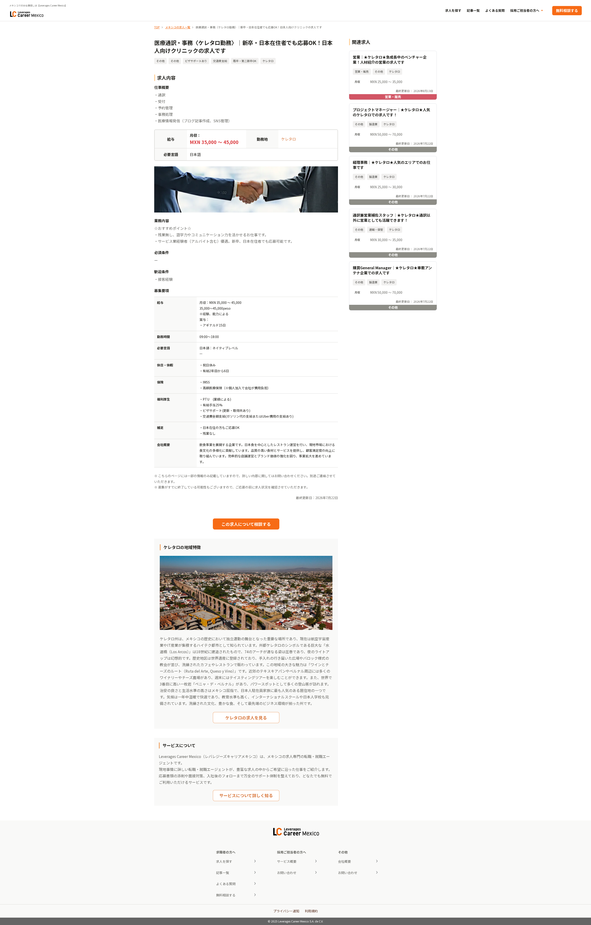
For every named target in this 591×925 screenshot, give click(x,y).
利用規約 (311, 911)
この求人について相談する (246, 524)
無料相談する (567, 10)
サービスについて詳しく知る (246, 795)
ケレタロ (288, 139)
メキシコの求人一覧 (177, 27)
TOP (157, 27)
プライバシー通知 (286, 911)
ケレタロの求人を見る (246, 718)
